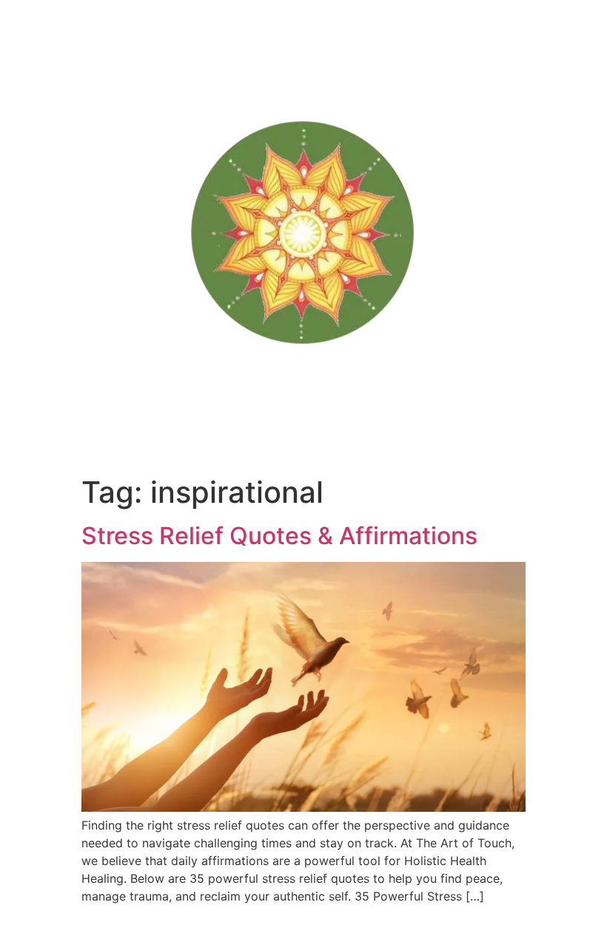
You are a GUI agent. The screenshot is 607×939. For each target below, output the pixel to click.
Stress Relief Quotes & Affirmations (279, 535)
